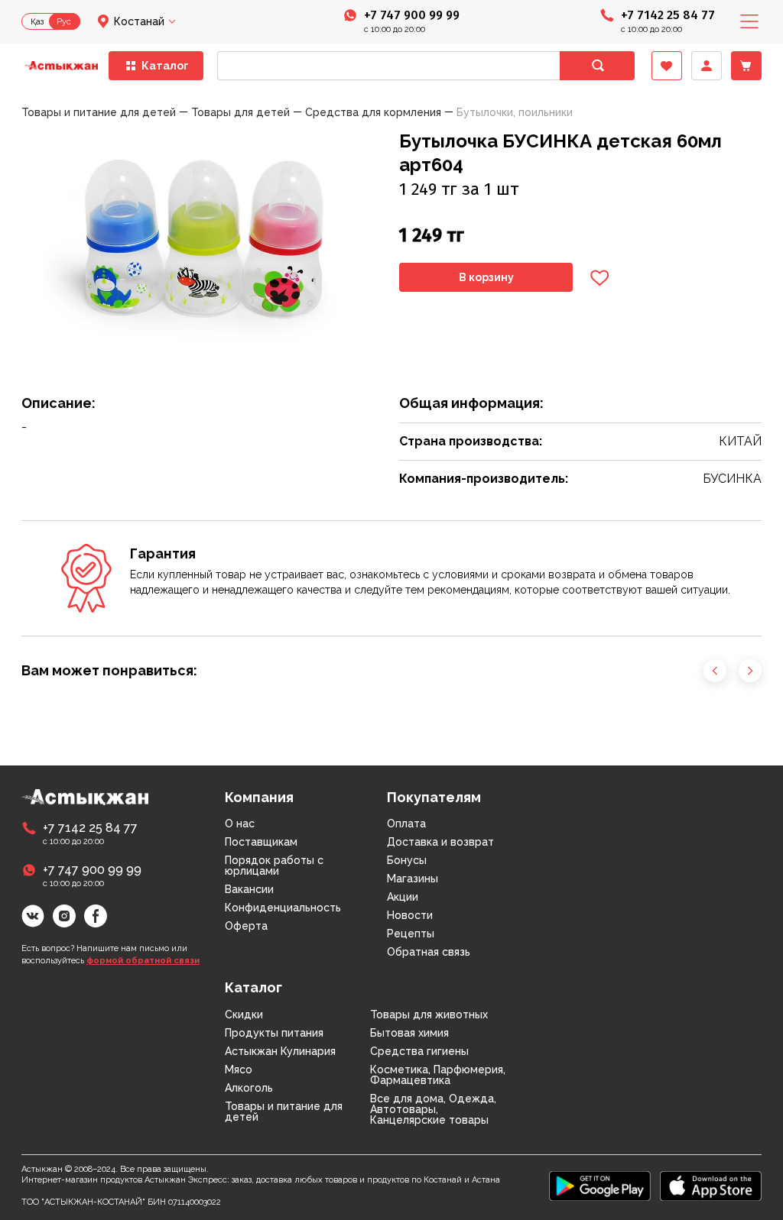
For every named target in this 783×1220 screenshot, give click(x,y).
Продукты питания (274, 1032)
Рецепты (410, 933)
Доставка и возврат (440, 842)
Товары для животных (429, 1014)
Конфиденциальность (283, 907)
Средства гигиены (419, 1051)
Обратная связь (428, 952)
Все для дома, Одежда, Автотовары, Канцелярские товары (433, 1109)
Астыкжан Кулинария (280, 1051)
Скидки (244, 1014)
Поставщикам (261, 842)
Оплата (406, 823)
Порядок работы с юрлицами (274, 865)
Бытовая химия (409, 1032)
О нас (240, 823)
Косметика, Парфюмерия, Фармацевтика (437, 1075)
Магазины (412, 878)
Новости (410, 915)
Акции (402, 897)
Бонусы (407, 860)
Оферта (246, 926)
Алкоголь (249, 1087)
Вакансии (249, 889)
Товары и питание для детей (284, 1111)
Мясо (238, 1069)
